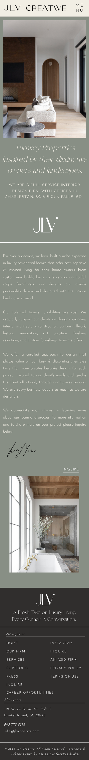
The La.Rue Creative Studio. (58, 753)
